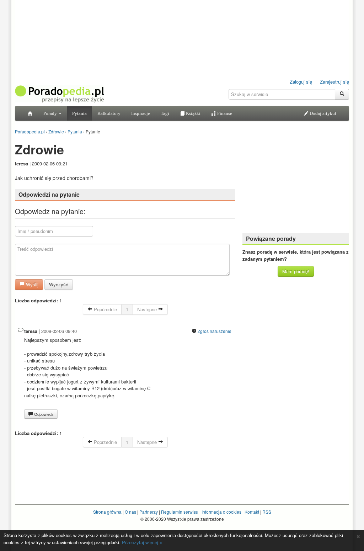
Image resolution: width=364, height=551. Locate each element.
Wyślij (31, 284)
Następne (147, 309)
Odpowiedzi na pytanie (49, 194)
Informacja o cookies (221, 512)
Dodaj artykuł (322, 113)
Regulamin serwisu (179, 512)
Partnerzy (148, 512)
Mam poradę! (295, 271)
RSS (266, 512)
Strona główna (107, 512)
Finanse (224, 113)
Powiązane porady (271, 238)
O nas (130, 512)
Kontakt (252, 512)
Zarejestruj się (334, 81)
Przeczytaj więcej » (142, 542)
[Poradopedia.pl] (59, 93)
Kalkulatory (109, 113)
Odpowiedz (43, 414)
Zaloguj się (301, 81)
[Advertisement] (295, 183)
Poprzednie (104, 309)
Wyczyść (58, 284)
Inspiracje (140, 113)
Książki (192, 113)
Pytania (79, 113)
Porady (50, 113)
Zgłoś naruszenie (214, 331)
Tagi (165, 113)
